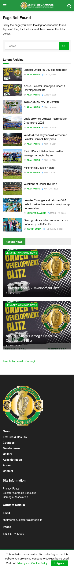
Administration (12, 459)
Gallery (7, 454)
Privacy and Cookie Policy (32, 563)
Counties (9, 442)
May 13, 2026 (50, 143)
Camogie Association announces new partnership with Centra (46, 222)
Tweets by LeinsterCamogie (19, 361)
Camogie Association (15, 497)
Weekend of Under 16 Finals (40, 184)
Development (11, 448)
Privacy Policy (11, 488)
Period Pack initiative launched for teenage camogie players (44, 153)
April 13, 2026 (50, 188)
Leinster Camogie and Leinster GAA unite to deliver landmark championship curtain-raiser (47, 204)
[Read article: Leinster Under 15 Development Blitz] (12, 74)
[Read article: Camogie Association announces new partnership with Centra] (12, 225)
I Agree (59, 563)
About (7, 465)
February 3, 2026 (54, 229)
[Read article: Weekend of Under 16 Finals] (12, 188)
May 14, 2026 (50, 127)
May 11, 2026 (50, 160)
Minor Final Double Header (39, 167)
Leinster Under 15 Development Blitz (45, 70)
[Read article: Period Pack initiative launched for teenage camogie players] (12, 156)
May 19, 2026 (50, 107)
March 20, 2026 (58, 213)
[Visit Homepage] (37, 5)
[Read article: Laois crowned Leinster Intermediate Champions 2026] (12, 123)
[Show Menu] (4, 5)
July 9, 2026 (49, 74)
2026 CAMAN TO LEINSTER (41, 102)
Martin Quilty (34, 229)
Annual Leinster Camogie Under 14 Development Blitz (44, 88)
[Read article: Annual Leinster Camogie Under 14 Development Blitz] (12, 90)
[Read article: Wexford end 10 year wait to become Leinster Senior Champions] (12, 139)
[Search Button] (69, 5)
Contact (8, 471)
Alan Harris (33, 74)
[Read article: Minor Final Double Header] (12, 172)
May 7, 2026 (49, 172)
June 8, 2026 (49, 94)
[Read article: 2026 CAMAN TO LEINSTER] (12, 107)
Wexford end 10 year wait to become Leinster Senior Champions (45, 137)
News (6, 431)
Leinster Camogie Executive (19, 493)
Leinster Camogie (36, 213)
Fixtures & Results (15, 437)
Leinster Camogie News (21, 252)
